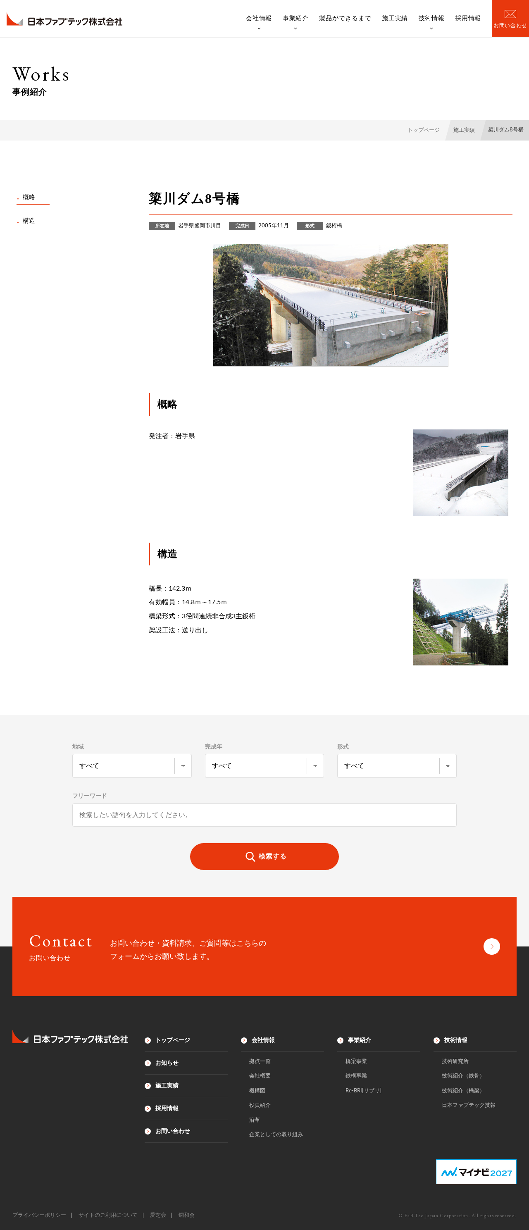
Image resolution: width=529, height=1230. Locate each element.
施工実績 (395, 18)
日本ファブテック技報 (469, 1105)
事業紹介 (296, 18)
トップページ (172, 1040)
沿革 (254, 1120)
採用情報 (468, 18)
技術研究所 (455, 1061)
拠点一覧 (260, 1061)
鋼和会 (187, 1215)
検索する (272, 856)
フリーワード (89, 796)
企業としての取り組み (276, 1134)
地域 (78, 747)
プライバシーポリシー (39, 1215)
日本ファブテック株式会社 (64, 19)
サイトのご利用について (108, 1215)
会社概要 (260, 1076)
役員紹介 (260, 1105)
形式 (343, 747)
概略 (29, 197)
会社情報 (259, 18)
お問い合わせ (172, 1131)
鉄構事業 (356, 1076)
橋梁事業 (356, 1061)
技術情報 (432, 18)
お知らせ (167, 1063)
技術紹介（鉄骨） (463, 1076)
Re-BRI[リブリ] (363, 1091)
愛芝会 (158, 1215)
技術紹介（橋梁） (463, 1091)
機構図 (257, 1091)
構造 (29, 221)
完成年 (213, 747)
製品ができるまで (345, 18)
